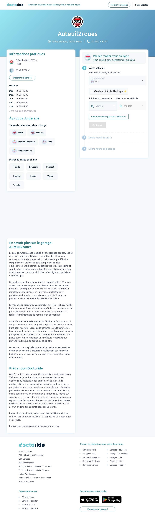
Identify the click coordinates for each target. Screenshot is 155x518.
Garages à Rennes (117, 465)
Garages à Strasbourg (119, 454)
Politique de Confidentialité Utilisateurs (35, 466)
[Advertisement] (41, 215)
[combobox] (117, 81)
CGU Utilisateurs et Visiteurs (31, 455)
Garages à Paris (89, 450)
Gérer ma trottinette (30, 509)
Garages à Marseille (91, 458)
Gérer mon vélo (28, 505)
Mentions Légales (26, 463)
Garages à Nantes (90, 465)
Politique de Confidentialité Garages (34, 470)
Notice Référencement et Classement (35, 478)
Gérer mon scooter (30, 501)
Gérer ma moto (28, 497)
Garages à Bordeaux (91, 461)
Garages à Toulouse (118, 450)
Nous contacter (25, 451)
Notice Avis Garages (27, 474)
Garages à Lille (116, 458)
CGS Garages (24, 459)
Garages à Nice (116, 461)
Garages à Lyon (89, 454)
